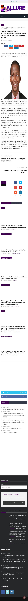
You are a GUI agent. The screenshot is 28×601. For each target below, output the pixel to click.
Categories (3, 484)
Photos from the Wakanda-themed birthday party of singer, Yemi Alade (14, 277)
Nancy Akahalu (16, 253)
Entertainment (4, 233)
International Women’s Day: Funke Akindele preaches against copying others (13, 226)
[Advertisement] (14, 376)
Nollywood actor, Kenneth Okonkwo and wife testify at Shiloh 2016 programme (13, 352)
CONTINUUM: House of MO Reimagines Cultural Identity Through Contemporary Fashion (12, 21)
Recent (3, 511)
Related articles (6, 203)
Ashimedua (17, 331)
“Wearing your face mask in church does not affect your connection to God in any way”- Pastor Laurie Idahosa (13, 302)
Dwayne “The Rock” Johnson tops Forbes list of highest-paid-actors (13, 250)
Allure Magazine (5, 258)
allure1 (15, 280)
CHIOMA (14, 229)
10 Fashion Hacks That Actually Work (17, 540)
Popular (9, 511)
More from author (16, 203)
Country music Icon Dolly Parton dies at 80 (11, 19)
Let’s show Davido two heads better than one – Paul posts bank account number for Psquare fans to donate (13, 328)
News (3, 24)
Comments (17, 511)
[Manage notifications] (24, 597)
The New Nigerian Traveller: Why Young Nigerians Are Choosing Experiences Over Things (17, 533)
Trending (7, 285)
